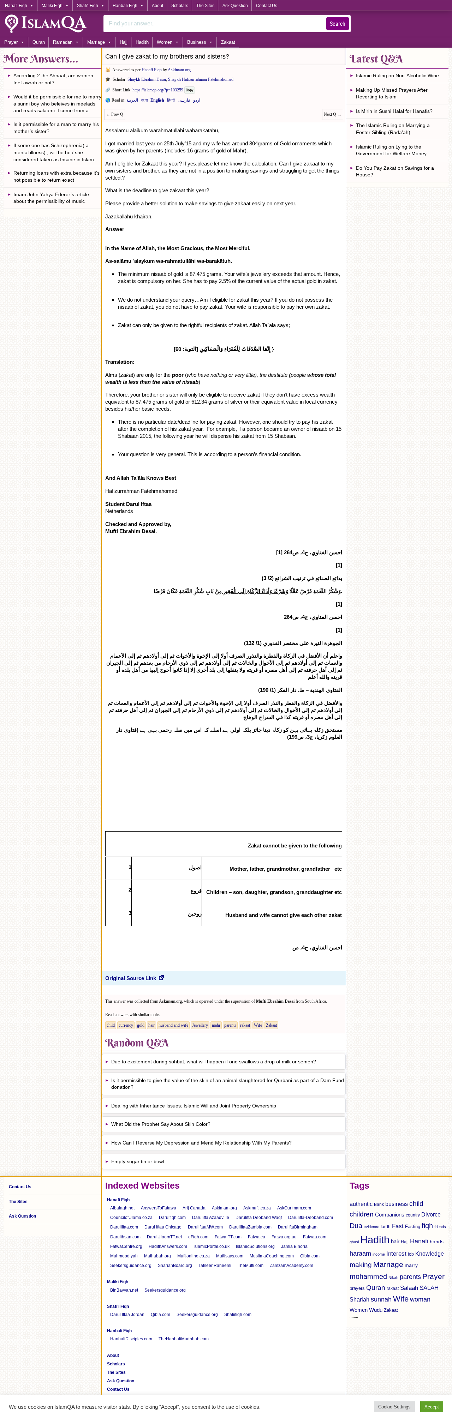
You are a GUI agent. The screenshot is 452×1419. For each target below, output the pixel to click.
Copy (190, 90)
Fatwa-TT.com (228, 1236)
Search (337, 23)
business (396, 1204)
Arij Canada (194, 1208)
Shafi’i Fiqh (118, 1306)
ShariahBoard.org (175, 1265)
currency (126, 1025)
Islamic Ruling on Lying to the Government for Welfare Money (391, 150)
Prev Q (114, 114)
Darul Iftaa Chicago (163, 1227)
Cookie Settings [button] (394, 1406)
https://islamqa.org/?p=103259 (157, 89)
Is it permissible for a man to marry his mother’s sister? (56, 127)
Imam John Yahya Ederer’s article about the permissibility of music (51, 198)
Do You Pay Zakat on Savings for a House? (395, 171)
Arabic (132, 101)
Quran (38, 42)
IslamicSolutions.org (255, 1246)
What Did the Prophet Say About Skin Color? (160, 1124)
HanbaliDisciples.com (131, 1338)
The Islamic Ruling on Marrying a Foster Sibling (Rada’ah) (393, 128)
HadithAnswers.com (168, 1246)
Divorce (431, 1214)
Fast (398, 1226)
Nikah (393, 1277)
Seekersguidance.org (130, 1265)
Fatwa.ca (256, 1236)
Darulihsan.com (125, 1236)
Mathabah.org (157, 1256)
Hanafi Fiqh (16, 5)
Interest (396, 1253)
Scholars (179, 5)
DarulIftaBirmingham (297, 1227)
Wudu (375, 1310)
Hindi (171, 101)
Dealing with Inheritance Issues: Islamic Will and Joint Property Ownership (193, 1106)
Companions (389, 1215)
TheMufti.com (250, 1265)
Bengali (144, 101)
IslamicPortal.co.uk (212, 1246)
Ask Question (235, 5)
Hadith (142, 42)
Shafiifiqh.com (237, 1314)
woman (420, 1299)
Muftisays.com (229, 1256)
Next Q (332, 114)
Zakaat (228, 42)
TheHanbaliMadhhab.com (184, 1338)
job (411, 1254)
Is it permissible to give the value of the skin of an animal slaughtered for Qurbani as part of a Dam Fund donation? (227, 1083)
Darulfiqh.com (172, 1217)
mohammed (368, 1276)
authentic (361, 1204)
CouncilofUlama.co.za (131, 1217)
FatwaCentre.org (126, 1246)
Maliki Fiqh (52, 5)
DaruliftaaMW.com (205, 1227)
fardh (386, 1226)
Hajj (123, 42)
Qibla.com (310, 1256)
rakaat (245, 1025)
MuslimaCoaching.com (272, 1256)
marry (411, 1265)
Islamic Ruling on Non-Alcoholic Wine (397, 75)
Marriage (96, 42)
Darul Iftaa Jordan (127, 1314)
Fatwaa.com (314, 1236)
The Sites (205, 5)
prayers (357, 1288)
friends (440, 1227)
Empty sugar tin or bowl (137, 1161)
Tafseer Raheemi (214, 1265)
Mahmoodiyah (124, 1256)
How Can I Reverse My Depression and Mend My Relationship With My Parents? (201, 1143)
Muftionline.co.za (193, 1256)
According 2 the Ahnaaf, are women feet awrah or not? (53, 79)
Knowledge (429, 1254)
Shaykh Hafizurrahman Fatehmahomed (200, 79)
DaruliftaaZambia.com (250, 1227)
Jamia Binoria (294, 1246)
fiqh (427, 1226)
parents (230, 1025)
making (361, 1264)
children (362, 1214)
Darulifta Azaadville (210, 1217)
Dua (356, 1226)
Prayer (11, 42)
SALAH (429, 1288)
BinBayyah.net (124, 1290)
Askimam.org (179, 69)
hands (437, 1241)
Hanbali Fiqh (125, 5)
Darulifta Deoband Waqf (259, 1217)
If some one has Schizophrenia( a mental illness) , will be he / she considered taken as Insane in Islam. (54, 152)
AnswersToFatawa (158, 1208)
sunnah (381, 1299)
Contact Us (266, 5)
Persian (184, 101)
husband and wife (173, 1025)
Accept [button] (431, 1406)
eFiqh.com (198, 1236)
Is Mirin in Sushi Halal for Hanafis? (394, 111)
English (157, 101)
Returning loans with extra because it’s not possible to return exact (56, 176)
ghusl (354, 1242)
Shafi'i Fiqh (87, 5)
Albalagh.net (122, 1208)
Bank (379, 1204)
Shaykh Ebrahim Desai (146, 79)
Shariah (359, 1299)
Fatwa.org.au (284, 1236)
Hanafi (419, 1241)
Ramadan (62, 42)
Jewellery (200, 1025)
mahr (216, 1025)
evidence (371, 1227)
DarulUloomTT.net (164, 1236)
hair (151, 1025)
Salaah (409, 1287)
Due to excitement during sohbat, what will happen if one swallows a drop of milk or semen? (213, 1061)
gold (140, 1025)
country (413, 1215)
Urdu (196, 101)
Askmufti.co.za (257, 1208)
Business (196, 42)
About (157, 5)
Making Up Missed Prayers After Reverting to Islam (392, 93)
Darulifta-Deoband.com (310, 1217)
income (379, 1254)
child (111, 1025)
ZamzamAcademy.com (291, 1265)
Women (164, 42)
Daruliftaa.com (124, 1227)
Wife (258, 1025)
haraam (360, 1253)
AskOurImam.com (294, 1208)
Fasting (412, 1226)
